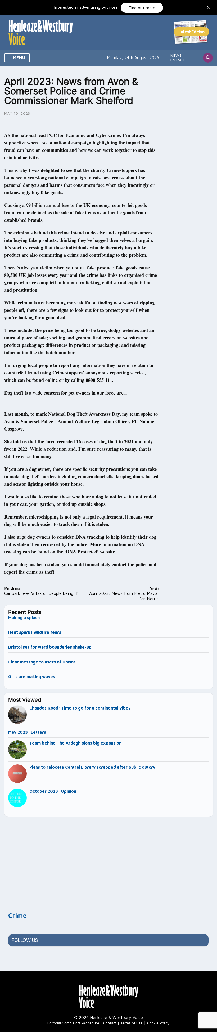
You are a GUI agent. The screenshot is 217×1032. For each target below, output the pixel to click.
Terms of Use (131, 1023)
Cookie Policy (158, 1023)
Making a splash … (26, 617)
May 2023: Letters (27, 732)
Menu (18, 57)
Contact (176, 59)
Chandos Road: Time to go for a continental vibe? (79, 708)
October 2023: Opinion (52, 791)
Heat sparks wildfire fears (34, 632)
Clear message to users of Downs (42, 661)
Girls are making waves (31, 676)
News (176, 55)
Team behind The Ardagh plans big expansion (75, 743)
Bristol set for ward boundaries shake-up (50, 647)
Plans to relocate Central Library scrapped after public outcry (92, 767)
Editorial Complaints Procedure (73, 1023)
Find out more (142, 7)
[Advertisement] (108, 854)
